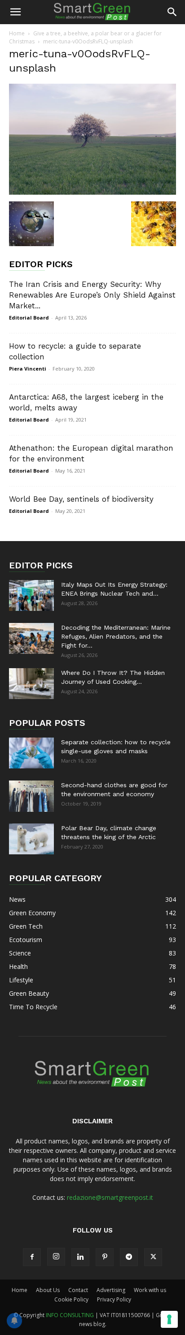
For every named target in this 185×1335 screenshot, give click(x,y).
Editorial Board (29, 317)
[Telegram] (129, 1257)
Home (17, 33)
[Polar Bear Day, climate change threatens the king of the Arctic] (31, 838)
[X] (153, 1257)
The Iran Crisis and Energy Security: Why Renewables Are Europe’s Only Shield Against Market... (92, 295)
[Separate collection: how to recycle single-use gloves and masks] (31, 753)
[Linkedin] (80, 1257)
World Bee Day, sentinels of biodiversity (81, 499)
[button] (15, 12)
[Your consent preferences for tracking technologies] (169, 1319)
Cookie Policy (71, 1299)
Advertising (111, 1290)
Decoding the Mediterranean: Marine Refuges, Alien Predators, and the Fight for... (116, 636)
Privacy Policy (114, 1299)
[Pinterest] (105, 1257)
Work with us (150, 1290)
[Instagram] (56, 1257)
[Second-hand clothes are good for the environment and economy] (31, 796)
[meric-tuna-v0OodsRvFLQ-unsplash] (92, 192)
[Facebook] (32, 1257)
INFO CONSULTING (70, 1315)
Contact (78, 1290)
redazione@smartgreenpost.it (110, 1197)
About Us (48, 1290)
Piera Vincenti (27, 368)
